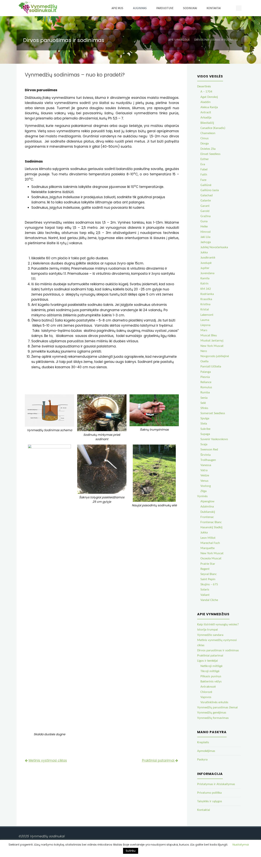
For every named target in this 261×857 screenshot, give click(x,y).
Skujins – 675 (209, 584)
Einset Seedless (210, 154)
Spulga (204, 418)
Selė (203, 403)
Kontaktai (203, 810)
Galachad (206, 195)
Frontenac (207, 517)
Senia (204, 398)
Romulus (206, 387)
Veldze (204, 475)
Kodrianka (207, 294)
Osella (204, 361)
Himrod (205, 232)
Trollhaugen (208, 460)
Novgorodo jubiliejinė (214, 356)
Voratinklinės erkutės (214, 702)
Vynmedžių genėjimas (211, 712)
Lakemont (206, 315)
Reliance (205, 382)
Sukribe (205, 429)
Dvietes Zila (208, 149)
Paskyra (202, 759)
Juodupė (206, 263)
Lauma (204, 320)
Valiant (205, 595)
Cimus (204, 138)
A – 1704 (206, 91)
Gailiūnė (205, 185)
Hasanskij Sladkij (211, 527)
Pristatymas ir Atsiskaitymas (216, 784)
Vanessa (205, 465)
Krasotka (206, 299)
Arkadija (205, 117)
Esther (204, 159)
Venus (204, 480)
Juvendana (207, 273)
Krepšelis (203, 742)
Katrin (204, 283)
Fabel (204, 169)
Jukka (204, 252)
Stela (203, 423)
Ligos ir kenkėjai (207, 660)
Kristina (205, 304)
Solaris (204, 589)
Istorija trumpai (207, 629)
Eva (202, 164)
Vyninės (202, 496)
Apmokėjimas (206, 751)
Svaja (203, 444)
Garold (204, 211)
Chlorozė (206, 692)
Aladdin (205, 102)
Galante (205, 200)
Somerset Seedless (212, 413)
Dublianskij (207, 512)
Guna (204, 221)
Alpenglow (207, 501)
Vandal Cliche (209, 600)
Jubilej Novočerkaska (214, 247)
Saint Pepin (207, 579)
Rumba (205, 392)
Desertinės (204, 86)
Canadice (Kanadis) (212, 128)
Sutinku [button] (130, 851)
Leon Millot (208, 538)
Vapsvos (205, 697)
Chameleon (207, 133)
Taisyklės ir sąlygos (209, 801)
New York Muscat (212, 346)
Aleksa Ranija (209, 107)
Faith (203, 174)
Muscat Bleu (208, 335)
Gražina (205, 216)
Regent (205, 569)
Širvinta (205, 455)
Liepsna (205, 325)
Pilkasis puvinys (210, 676)
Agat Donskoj (209, 97)
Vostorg (205, 486)
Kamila (204, 278)
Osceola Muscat (210, 558)
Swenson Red (209, 449)
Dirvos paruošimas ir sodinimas (218, 650)
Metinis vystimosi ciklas (48, 760)
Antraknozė (208, 686)
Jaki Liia (205, 237)
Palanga (205, 372)
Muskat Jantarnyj (211, 340)
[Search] (230, 8)
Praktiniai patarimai (158, 760)
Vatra (204, 470)
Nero (203, 351)
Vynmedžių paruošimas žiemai (217, 707)
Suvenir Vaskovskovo (214, 439)
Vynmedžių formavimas (213, 718)
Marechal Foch (210, 543)
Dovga (204, 143)
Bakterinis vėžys (211, 681)
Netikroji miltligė (211, 666)
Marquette (207, 548)
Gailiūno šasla (209, 190)
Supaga (205, 434)
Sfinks (204, 408)
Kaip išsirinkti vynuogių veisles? (218, 624)
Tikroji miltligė (209, 671)
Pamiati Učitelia (210, 366)
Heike (204, 226)
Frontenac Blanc (211, 522)
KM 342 (205, 289)
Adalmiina (207, 506)
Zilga (203, 491)
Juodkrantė (207, 257)
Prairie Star (207, 563)
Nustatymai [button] (241, 845)
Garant (205, 206)
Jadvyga (205, 242)
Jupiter (204, 268)
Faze (203, 180)
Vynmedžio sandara (210, 635)
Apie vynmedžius (179, 40)
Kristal (204, 309)
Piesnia (205, 377)
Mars (203, 330)
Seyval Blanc (208, 574)
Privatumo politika (209, 792)
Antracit (205, 112)
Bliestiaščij (207, 123)
